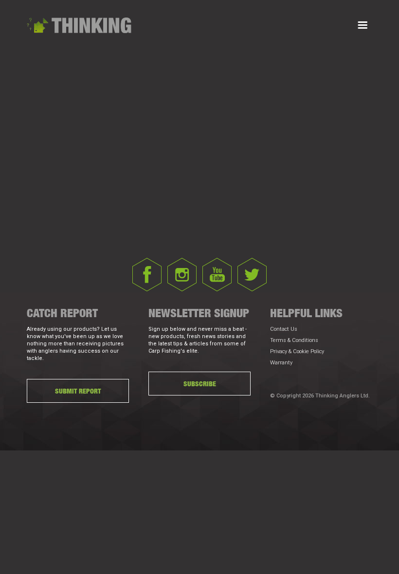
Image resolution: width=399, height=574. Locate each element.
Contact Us (283, 329)
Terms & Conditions (294, 340)
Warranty (281, 362)
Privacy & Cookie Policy (297, 351)
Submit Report (78, 391)
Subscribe (199, 383)
